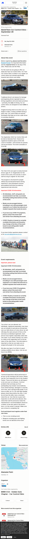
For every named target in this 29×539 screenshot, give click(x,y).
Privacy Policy (24, 531)
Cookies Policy (15, 531)
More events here (23, 445)
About (21, 500)
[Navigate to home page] (3, 2)
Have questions (23, 51)
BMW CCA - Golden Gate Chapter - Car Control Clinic (11, 8)
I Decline (9, 537)
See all (26, 426)
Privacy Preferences (5, 534)
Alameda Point (5, 35)
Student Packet (6, 63)
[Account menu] (26, 3)
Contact (8, 500)
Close (15, 537)
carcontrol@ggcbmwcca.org (12, 234)
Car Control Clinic (5, 7)
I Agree (3, 537)
